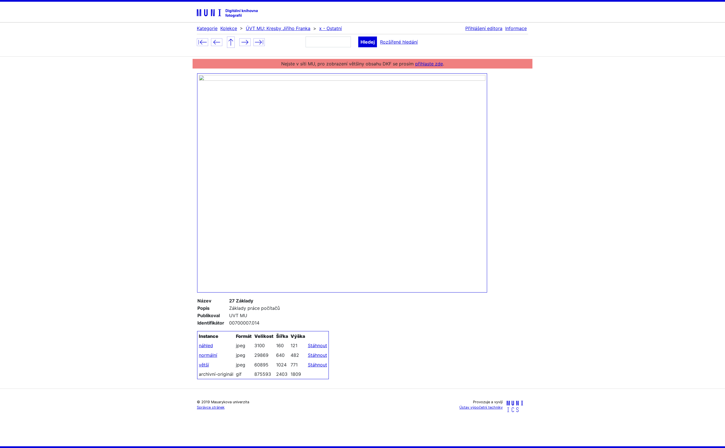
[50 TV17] (259, 41)
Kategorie (207, 28)
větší (204, 365)
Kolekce (228, 28)
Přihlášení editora (483, 28)
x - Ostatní (330, 28)
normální (208, 355)
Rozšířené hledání (399, 42)
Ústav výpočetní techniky (481, 407)
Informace (516, 28)
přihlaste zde (429, 64)
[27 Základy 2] (245, 41)
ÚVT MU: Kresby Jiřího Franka (278, 28)
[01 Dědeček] (202, 41)
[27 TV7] (216, 41)
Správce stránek (211, 407)
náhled (206, 345)
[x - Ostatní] (230, 41)
